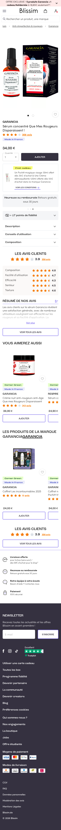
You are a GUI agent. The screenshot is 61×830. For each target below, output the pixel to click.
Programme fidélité (15, 676)
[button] (30, 3)
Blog (5, 703)
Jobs (6, 737)
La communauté (13, 690)
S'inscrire (48, 634)
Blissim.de (8, 812)
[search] (4, 19)
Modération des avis (13, 800)
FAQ (5, 788)
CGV (5, 782)
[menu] (4, 11)
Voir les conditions (25, 188)
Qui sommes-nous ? (15, 718)
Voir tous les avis (30, 332)
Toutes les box (11, 670)
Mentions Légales (12, 806)
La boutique (10, 731)
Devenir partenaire (15, 683)
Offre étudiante (12, 744)
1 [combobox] (5, 157)
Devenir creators (14, 696)
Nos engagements (14, 724)
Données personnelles (14, 794)
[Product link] (24, 378)
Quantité (9, 153)
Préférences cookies (16, 710)
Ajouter (40, 157)
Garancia (10, 121)
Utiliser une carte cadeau (18, 663)
